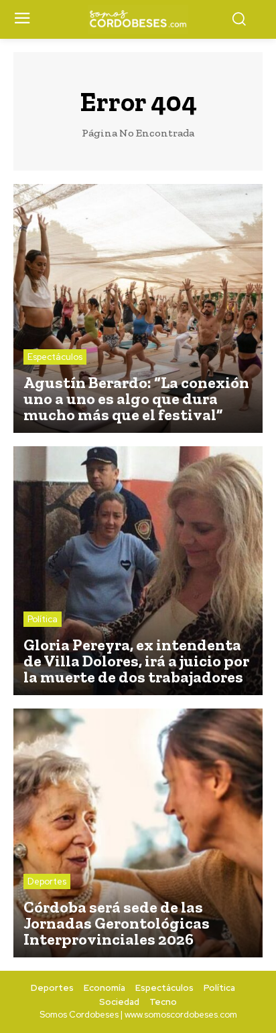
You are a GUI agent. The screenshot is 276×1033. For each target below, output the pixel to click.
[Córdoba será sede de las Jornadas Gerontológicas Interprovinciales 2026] (138, 833)
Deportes (46, 881)
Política (42, 619)
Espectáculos (54, 357)
